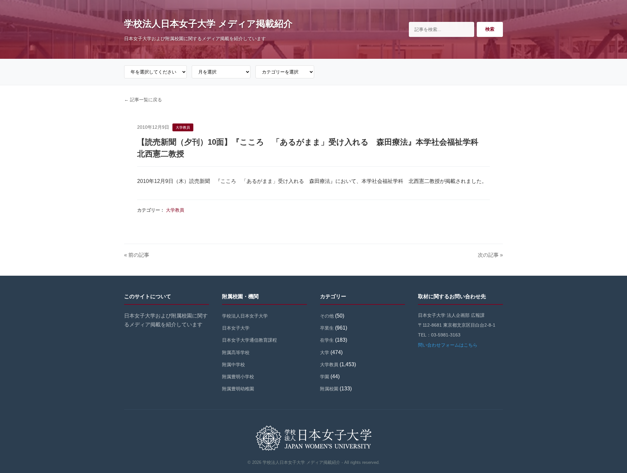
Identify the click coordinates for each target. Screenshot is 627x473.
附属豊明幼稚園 (238, 388)
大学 (324, 352)
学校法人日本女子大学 (245, 315)
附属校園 (329, 388)
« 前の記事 (136, 255)
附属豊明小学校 (238, 376)
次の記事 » (490, 255)
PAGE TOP (608, 453)
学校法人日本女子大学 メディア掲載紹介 (208, 24)
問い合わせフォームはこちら (447, 345)
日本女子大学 (235, 328)
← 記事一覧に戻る (143, 99)
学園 (324, 376)
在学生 (327, 340)
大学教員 (175, 210)
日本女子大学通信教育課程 (249, 340)
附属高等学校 (235, 352)
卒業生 (327, 328)
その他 (327, 315)
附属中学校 (233, 364)
